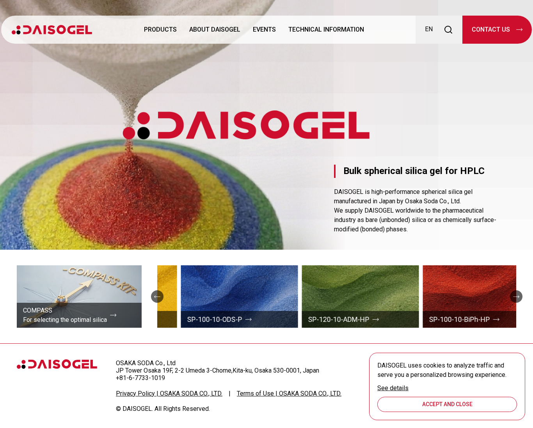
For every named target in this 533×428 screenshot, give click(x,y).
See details (393, 388)
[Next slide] (516, 296)
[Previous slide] (157, 296)
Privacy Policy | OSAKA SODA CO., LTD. (169, 393)
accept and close (447, 404)
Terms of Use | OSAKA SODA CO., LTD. (289, 393)
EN (429, 29)
